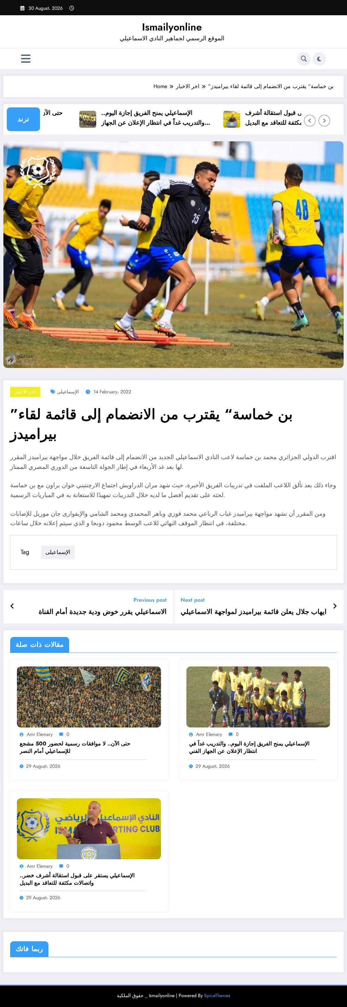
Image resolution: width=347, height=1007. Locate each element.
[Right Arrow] (324, 120)
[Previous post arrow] (12, 606)
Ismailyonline (172, 27)
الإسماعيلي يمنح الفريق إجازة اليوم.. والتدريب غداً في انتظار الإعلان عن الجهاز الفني (138, 118)
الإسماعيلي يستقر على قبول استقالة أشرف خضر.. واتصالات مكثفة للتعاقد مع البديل (285, 117)
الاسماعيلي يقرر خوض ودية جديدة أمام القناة (103, 612)
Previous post (150, 600)
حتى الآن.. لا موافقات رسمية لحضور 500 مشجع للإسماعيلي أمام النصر (75, 747)
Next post (193, 600)
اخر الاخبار (25, 391)
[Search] (304, 59)
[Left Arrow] (309, 120)
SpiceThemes (217, 995)
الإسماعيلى (68, 391)
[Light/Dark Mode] (319, 59)
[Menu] (26, 58)
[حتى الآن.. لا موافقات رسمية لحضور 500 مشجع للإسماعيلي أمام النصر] (89, 696)
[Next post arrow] (335, 606)
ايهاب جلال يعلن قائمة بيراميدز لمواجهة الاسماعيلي (254, 612)
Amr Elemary (40, 734)
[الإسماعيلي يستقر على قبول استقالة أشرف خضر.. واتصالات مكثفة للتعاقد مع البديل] (89, 828)
